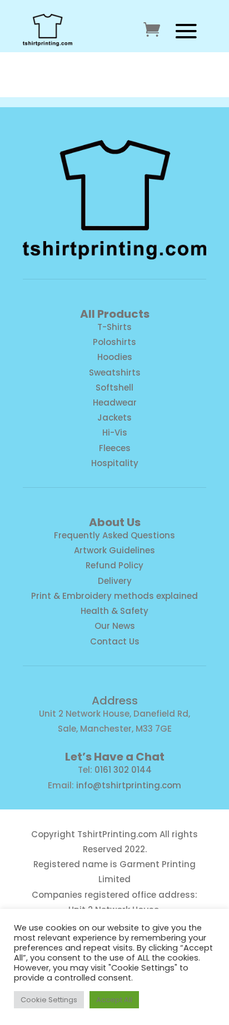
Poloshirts (114, 342)
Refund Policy (114, 565)
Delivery (115, 581)
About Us (115, 522)
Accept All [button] (114, 999)
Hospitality (114, 463)
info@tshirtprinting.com (128, 785)
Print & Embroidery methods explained (114, 596)
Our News (114, 626)
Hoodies (114, 357)
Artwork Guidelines (114, 550)
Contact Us (115, 641)
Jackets (114, 417)
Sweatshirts (115, 372)
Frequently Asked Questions (114, 535)
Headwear (115, 402)
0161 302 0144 (123, 770)
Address (115, 700)
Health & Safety (114, 611)
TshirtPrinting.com (117, 834)
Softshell (114, 387)
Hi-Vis (114, 432)
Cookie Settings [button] (49, 999)
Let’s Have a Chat (115, 756)
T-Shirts (114, 327)
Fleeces (115, 448)
